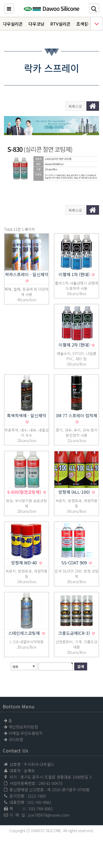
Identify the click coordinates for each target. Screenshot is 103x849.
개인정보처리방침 (23, 727)
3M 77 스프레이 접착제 (76, 415)
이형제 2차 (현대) (75, 345)
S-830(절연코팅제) (24, 492)
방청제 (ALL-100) (74, 492)
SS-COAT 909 (74, 562)
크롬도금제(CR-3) (74, 633)
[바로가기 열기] (96, 23)
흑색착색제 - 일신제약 (26, 415)
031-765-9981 (39, 802)
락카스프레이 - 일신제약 (26, 274)
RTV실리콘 (60, 24)
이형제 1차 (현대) (75, 274)
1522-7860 (36, 796)
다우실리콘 (13, 24)
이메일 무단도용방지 (25, 733)
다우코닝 (36, 24)
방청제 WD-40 (24, 562)
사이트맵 (15, 739)
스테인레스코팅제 (24, 633)
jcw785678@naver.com (48, 815)
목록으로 (75, 106)
